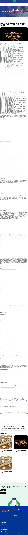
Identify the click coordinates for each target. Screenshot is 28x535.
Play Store (2, 490)
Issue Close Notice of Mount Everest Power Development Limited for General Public (13, 428)
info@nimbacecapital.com (5, 529)
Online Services (14, 1)
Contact (15, 514)
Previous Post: (3, 410)
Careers (15, 511)
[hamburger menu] (26, 4)
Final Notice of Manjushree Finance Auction (8, 424)
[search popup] (25, 4)
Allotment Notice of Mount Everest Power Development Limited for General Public (13, 426)
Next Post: (25, 410)
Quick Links (16, 515)
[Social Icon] (1, 531)
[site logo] (3, 4)
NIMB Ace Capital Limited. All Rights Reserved (17, 533)
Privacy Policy (16, 516)
